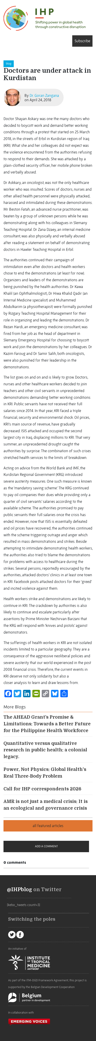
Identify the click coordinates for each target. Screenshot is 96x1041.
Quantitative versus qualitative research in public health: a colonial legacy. (45, 750)
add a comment (46, 846)
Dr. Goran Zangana (44, 95)
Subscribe (82, 41)
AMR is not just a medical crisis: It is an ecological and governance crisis (45, 805)
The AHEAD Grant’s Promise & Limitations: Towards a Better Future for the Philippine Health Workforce (47, 724)
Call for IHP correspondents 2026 (42, 789)
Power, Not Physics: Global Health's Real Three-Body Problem (44, 773)
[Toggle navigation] (5, 40)
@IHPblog (19, 889)
